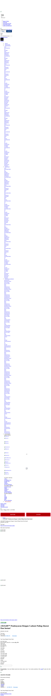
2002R (5, 497)
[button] (3, 582)
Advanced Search (3, 37)
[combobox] (6, 36)
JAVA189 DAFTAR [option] (2, 651)
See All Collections (8, 484)
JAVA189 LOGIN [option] (2, 649)
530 (5, 494)
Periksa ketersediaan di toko (5, 693)
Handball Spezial (7, 486)
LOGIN (38, 514)
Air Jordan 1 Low (7, 480)
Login (3, 31)
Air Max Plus (7, 481)
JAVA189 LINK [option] (3, 653)
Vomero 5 (6, 483)
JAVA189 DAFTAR (7, 23)
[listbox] (25, 655)
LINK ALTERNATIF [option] (3, 661)
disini (42, 669)
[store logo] (8, 29)
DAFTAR (12, 514)
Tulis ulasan (14, 635)
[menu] (25, 272)
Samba (5, 487)
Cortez (5, 478)
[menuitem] (6, 43)
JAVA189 (5, 22)
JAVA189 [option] (2, 647)
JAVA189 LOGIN (6, 24)
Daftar (9, 31)
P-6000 (5, 482)
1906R (5, 498)
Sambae (5, 490)
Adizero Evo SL (7, 491)
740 (5, 495)
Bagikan (2, 694)
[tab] (25, 41)
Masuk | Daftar (6, 21)
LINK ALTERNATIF (7, 25)
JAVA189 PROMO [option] (2, 658)
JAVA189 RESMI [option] (2, 663)
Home (4, 517)
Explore (2, 41)
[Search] (1, 39)
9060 (5, 499)
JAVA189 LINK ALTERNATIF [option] (3, 655)
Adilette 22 (6, 489)
